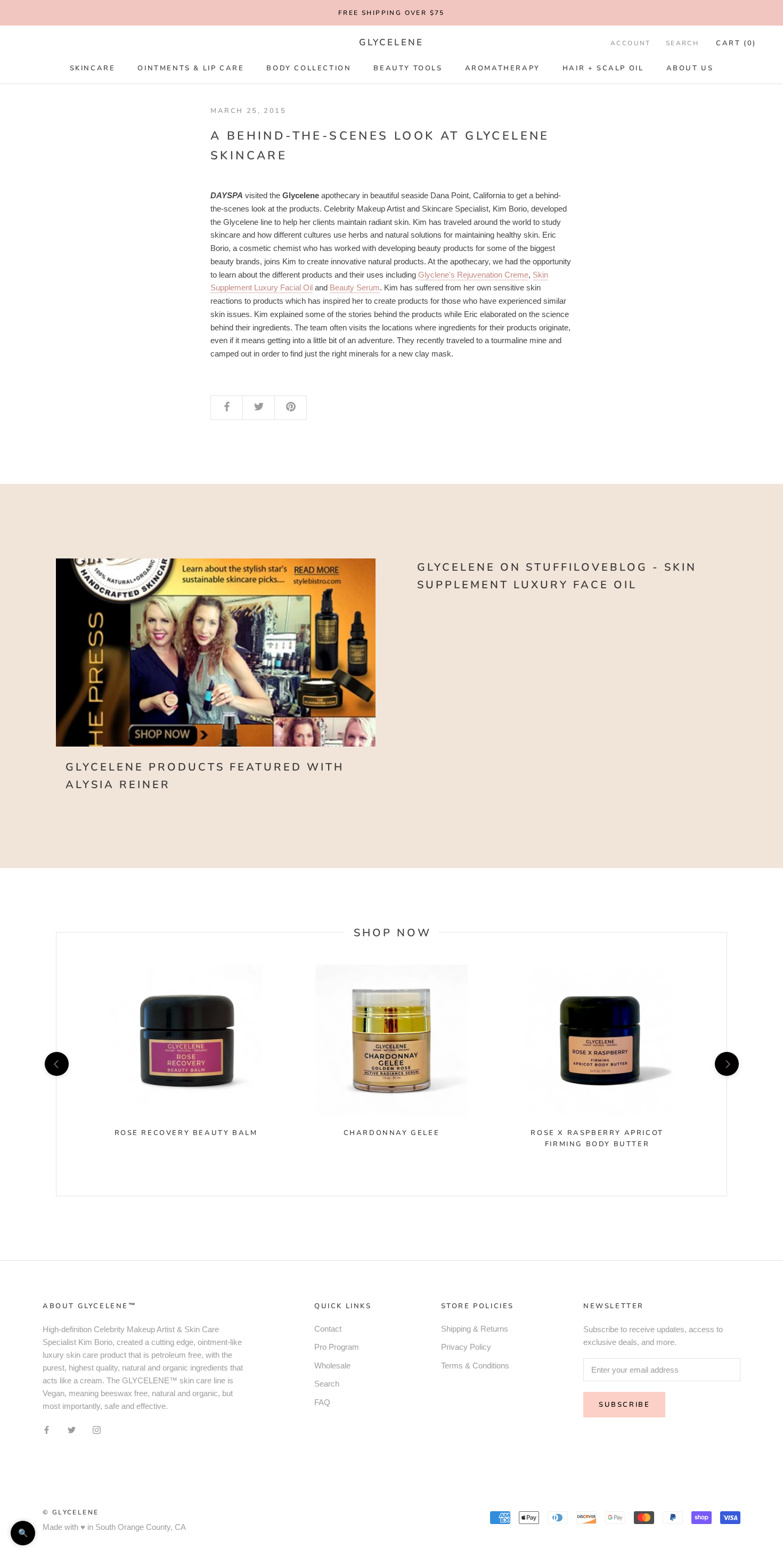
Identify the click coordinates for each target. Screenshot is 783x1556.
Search (682, 43)
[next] (726, 1064)
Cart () (736, 43)
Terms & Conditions (475, 1365)
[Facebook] (47, 1430)
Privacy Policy (466, 1346)
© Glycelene (71, 1512)
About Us (690, 68)
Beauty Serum (355, 287)
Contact (327, 1328)
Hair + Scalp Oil (603, 68)
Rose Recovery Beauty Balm (186, 1133)
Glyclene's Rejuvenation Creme (473, 274)
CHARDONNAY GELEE (392, 1133)
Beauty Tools (407, 68)
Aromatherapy (502, 68)
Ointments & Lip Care (190, 68)
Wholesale (332, 1365)
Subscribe (624, 1404)
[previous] (56, 1064)
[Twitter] (72, 1430)
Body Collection (308, 68)
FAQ (322, 1402)
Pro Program (336, 1346)
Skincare (93, 68)
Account (630, 43)
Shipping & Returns (474, 1328)
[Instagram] (97, 1430)
